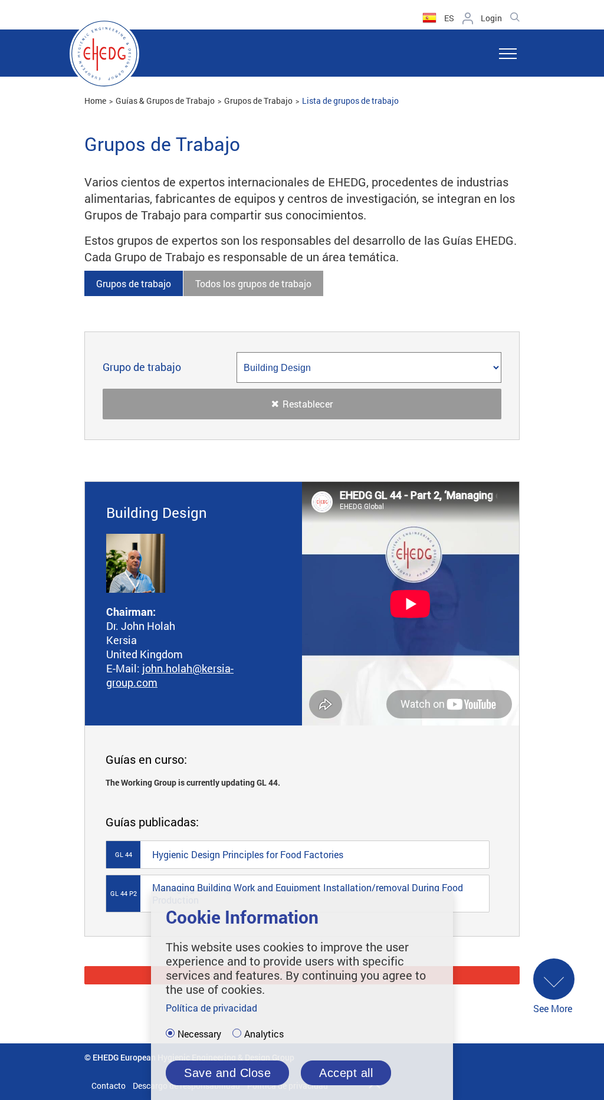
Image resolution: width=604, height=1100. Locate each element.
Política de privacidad (211, 1008)
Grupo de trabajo (142, 367)
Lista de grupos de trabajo (350, 100)
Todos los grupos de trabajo (253, 283)
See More (552, 1008)
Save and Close (227, 1072)
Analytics (264, 1034)
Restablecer (308, 404)
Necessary (199, 1034)
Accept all (346, 1072)
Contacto (108, 1085)
